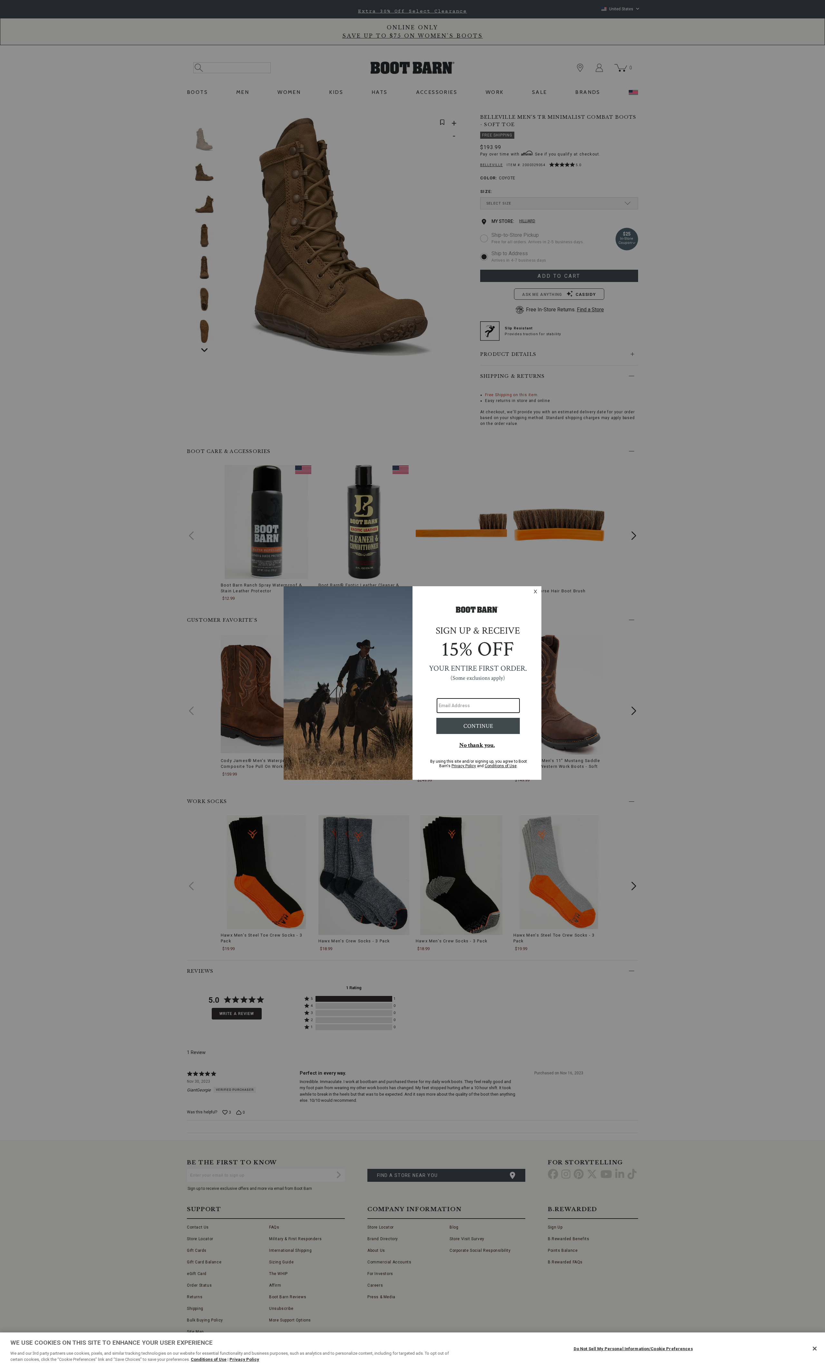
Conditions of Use (209, 1359)
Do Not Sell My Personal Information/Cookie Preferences (633, 1348)
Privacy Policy (244, 1359)
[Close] (815, 1348)
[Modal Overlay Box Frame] (412, 683)
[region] (412, 1349)
